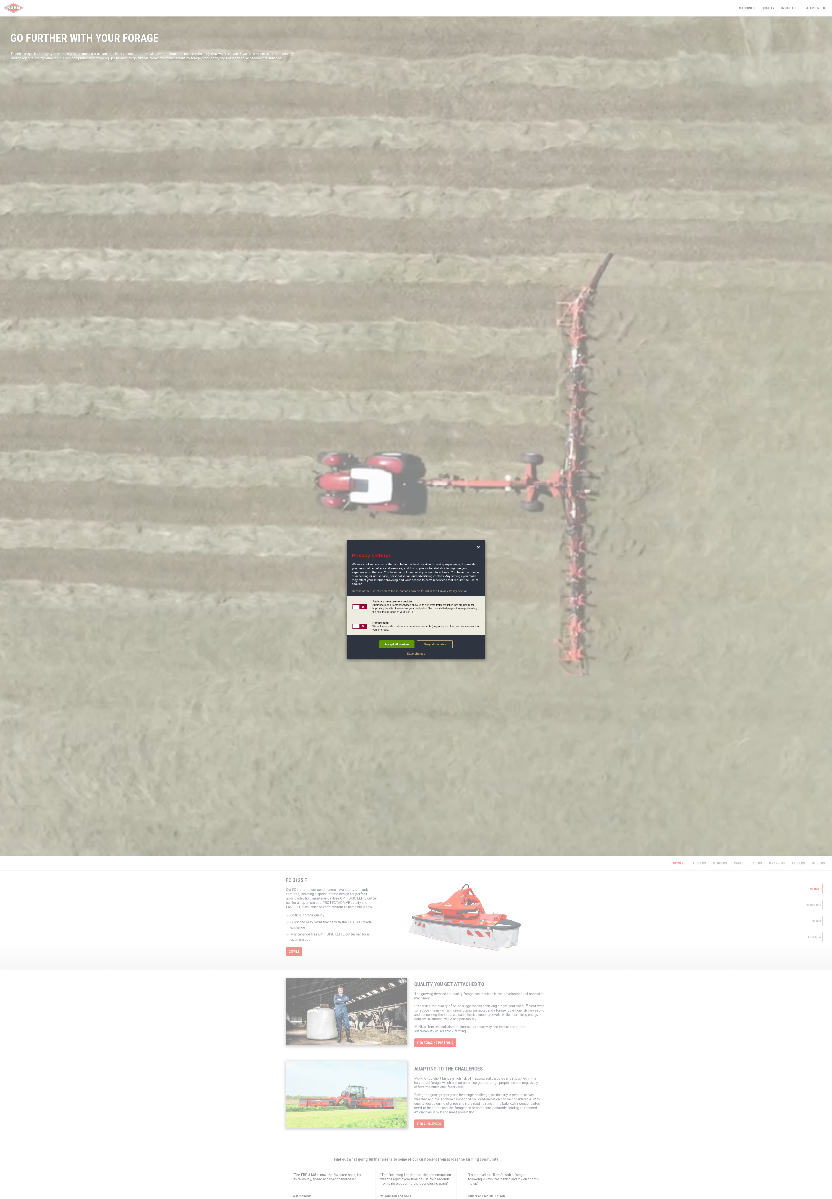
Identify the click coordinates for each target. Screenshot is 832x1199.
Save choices (416, 653)
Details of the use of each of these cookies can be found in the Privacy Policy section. (410, 591)
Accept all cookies (397, 644)
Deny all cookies (435, 644)
